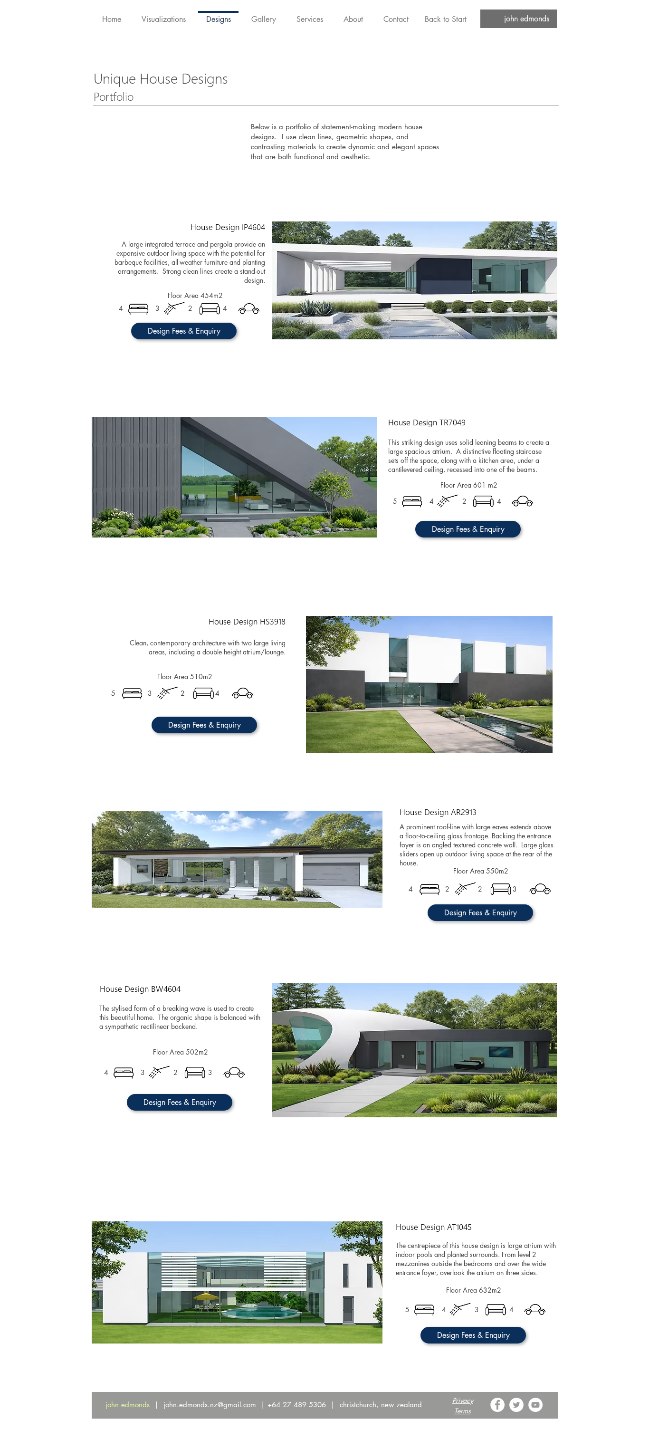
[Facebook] (497, 1405)
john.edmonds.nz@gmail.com (209, 1404)
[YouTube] (535, 1405)
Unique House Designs (161, 86)
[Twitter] (516, 1405)
